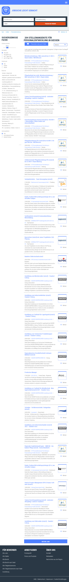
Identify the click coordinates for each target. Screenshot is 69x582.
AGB (35, 579)
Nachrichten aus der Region (54, 559)
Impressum (49, 579)
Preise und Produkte (30, 556)
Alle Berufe (6, 559)
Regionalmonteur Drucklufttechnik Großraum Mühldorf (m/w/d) (38, 354)
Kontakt (48, 553)
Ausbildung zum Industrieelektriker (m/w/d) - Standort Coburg (38, 296)
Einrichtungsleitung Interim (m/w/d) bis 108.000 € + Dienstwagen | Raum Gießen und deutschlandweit (39, 121)
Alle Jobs (5, 553)
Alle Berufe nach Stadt (9, 562)
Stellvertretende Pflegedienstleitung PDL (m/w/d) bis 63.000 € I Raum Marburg (39, 161)
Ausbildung (6, 572)
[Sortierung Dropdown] (65, 44)
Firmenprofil (27, 553)
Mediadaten (49, 556)
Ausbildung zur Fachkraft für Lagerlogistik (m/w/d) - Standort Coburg (40, 315)
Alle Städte (6, 556)
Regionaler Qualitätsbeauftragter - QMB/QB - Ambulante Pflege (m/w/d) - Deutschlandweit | (39, 447)
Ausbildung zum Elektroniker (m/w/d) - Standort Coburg (39, 522)
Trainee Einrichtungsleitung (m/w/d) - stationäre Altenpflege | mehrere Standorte (39, 97)
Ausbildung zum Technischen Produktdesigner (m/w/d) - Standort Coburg (38, 335)
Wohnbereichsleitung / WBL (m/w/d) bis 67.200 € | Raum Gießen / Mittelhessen (39, 57)
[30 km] (7, 47)
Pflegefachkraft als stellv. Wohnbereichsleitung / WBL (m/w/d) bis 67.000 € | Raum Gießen (39, 76)
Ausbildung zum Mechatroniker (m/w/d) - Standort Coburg (40, 277)
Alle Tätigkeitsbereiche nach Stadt (12, 569)
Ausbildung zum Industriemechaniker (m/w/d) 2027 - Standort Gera (38, 426)
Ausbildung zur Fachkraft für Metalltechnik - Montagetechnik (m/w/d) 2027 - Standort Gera (39, 389)
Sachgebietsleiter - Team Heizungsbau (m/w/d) (38, 179)
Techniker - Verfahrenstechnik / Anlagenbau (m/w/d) (37, 408)
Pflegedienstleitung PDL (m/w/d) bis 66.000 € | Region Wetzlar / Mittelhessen (39, 141)
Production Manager (31, 372)
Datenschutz (41, 579)
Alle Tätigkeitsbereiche (9, 566)
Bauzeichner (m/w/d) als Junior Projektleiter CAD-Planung (39, 238)
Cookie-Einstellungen (60, 579)
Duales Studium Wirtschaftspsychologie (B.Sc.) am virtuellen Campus (40, 197)
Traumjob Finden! (50, 24)
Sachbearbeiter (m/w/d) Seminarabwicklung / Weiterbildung (38, 217)
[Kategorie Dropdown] (32, 19)
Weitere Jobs (46, 542)
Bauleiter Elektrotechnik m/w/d (34, 256)
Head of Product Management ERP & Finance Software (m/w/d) (40, 483)
